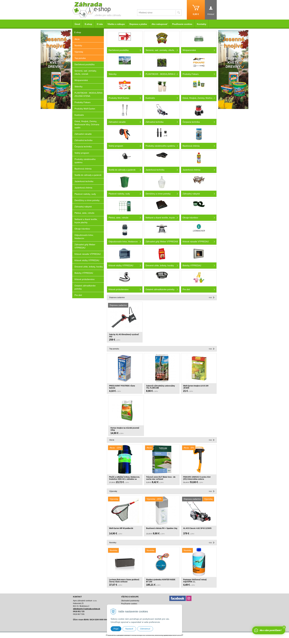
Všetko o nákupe (116, 24)
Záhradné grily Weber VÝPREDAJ (85, 246)
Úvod (77, 24)
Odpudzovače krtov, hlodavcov (84, 236)
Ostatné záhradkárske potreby (85, 287)
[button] (284, 627)
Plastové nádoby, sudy (85, 194)
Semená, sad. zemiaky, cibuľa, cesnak (86, 72)
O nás (100, 24)
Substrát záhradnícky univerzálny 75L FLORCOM (160, 387)
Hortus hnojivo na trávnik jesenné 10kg (124, 429)
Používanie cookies (182, 24)
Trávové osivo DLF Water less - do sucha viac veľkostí (160, 478)
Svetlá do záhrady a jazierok (88, 175)
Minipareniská (81, 80)
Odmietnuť (145, 628)
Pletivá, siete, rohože (84, 213)
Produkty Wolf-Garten (85, 108)
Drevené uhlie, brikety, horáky (89, 266)
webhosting (159, 635)
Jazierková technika (84, 181)
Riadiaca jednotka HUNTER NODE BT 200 (160, 581)
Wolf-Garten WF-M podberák (121, 528)
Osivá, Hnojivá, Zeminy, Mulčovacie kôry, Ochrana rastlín (87, 124)
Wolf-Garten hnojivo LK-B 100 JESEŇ (195, 387)
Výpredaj (79, 52)
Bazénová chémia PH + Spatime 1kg (161, 528)
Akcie (77, 39)
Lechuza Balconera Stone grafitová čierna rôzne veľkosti (124, 581)
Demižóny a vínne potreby (87, 200)
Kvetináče (79, 115)
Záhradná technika (83, 140)
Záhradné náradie (83, 134)
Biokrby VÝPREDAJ (84, 273)
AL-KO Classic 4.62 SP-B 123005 (197, 528)
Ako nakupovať (160, 24)
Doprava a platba (138, 24)
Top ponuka (80, 58)
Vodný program (82, 153)
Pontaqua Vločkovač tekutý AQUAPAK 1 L (195, 581)
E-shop (88, 24)
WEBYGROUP (177, 635)
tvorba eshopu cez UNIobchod (143, 635)
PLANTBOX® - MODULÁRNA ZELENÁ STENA (89, 94)
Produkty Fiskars (82, 102)
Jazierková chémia (83, 187)
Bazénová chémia (83, 168)
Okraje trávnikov (82, 229)
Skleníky (78, 86)
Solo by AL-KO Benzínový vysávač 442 (124, 335)
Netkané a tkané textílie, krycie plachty (86, 221)
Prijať (115, 628)
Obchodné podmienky (130, 601)
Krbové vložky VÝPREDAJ (87, 260)
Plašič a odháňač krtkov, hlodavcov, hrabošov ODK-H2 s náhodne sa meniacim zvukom (124, 479)
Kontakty (201, 24)
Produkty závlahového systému (85, 161)
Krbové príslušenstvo (85, 279)
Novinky (78, 45)
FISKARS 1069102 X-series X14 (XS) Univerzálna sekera (196, 478)
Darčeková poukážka (85, 64)
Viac (210, 297)
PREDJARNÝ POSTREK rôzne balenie (122, 387)
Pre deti (78, 295)
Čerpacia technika (83, 146)
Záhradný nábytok (83, 206)
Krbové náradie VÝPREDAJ (88, 254)
